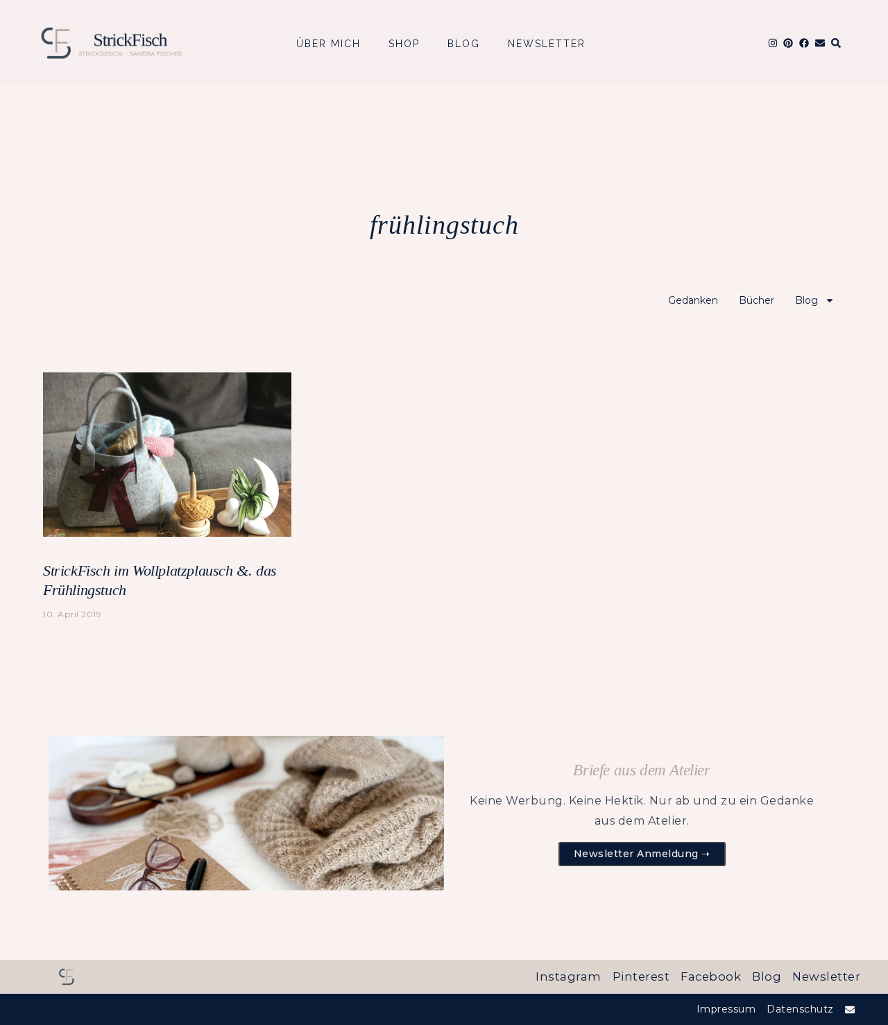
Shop (404, 44)
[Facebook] (804, 43)
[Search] (836, 43)
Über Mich (328, 44)
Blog (463, 44)
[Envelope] (820, 43)
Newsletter (547, 44)
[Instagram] (772, 43)
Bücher (756, 300)
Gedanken (693, 300)
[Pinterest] (788, 43)
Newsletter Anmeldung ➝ (642, 853)
